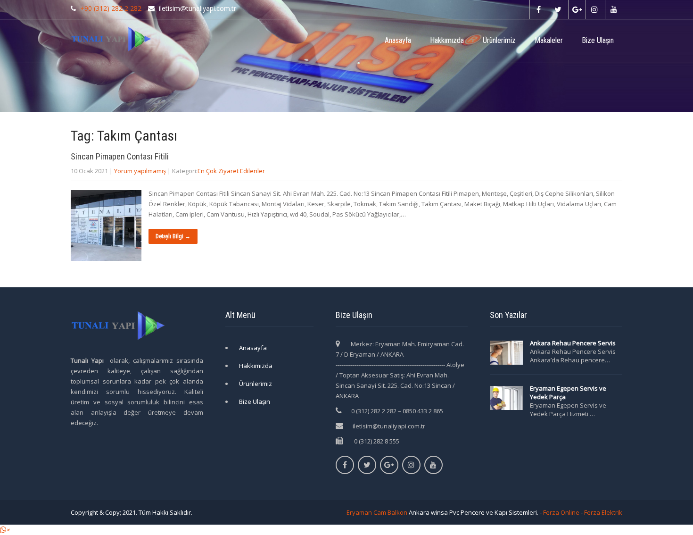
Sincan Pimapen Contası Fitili (120, 156)
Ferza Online (561, 512)
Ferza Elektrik (603, 512)
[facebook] (538, 9)
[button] (4, 530)
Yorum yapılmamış (140, 171)
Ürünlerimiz (499, 40)
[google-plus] (577, 9)
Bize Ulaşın (598, 40)
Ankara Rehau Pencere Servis (573, 343)
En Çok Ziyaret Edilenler (231, 171)
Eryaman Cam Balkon (376, 512)
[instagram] (594, 9)
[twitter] (557, 9)
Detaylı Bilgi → (173, 236)
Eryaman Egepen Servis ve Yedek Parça (568, 392)
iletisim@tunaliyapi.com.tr (389, 426)
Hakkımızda (447, 40)
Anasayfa (398, 40)
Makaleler (549, 40)
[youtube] (613, 9)
